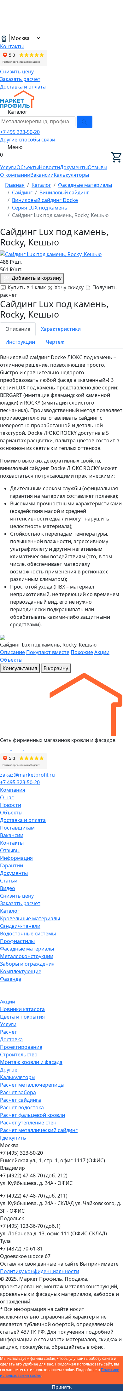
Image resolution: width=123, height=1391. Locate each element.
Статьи (8, 880)
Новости (49, 167)
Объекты (27, 167)
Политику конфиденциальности (39, 1271)
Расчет (8, 1031)
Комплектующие (20, 971)
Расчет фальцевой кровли (32, 1115)
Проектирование (21, 1046)
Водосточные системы (28, 933)
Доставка (11, 1039)
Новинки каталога (22, 1009)
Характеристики (61, 328)
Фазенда (10, 978)
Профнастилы (17, 941)
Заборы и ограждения (27, 963)
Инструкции (20, 341)
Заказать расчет (20, 79)
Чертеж (55, 341)
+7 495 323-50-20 (20, 132)
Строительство (19, 1054)
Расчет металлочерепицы (32, 1084)
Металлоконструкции (26, 956)
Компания (12, 789)
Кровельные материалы (30, 918)
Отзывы (97, 167)
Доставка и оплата (23, 86)
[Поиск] (84, 122)
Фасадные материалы (27, 948)
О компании (15, 174)
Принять (62, 1387)
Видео (7, 888)
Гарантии (11, 865)
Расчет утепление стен (28, 1122)
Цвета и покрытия (22, 1016)
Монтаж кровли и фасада (31, 1062)
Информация (16, 857)
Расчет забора (18, 1092)
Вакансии (42, 174)
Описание (17, 328)
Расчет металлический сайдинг (39, 1130)
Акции (101, 652)
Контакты (12, 46)
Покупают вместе (47, 652)
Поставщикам (17, 827)
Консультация (20, 668)
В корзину (56, 668)
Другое (8, 1069)
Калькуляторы (71, 174)
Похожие (82, 652)
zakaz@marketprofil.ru (27, 774)
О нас (7, 797)
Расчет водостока (22, 1107)
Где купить (13, 1137)
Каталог (10, 910)
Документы (74, 167)
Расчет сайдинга (20, 1099)
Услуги (8, 167)
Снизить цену (17, 71)
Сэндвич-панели (20, 926)
